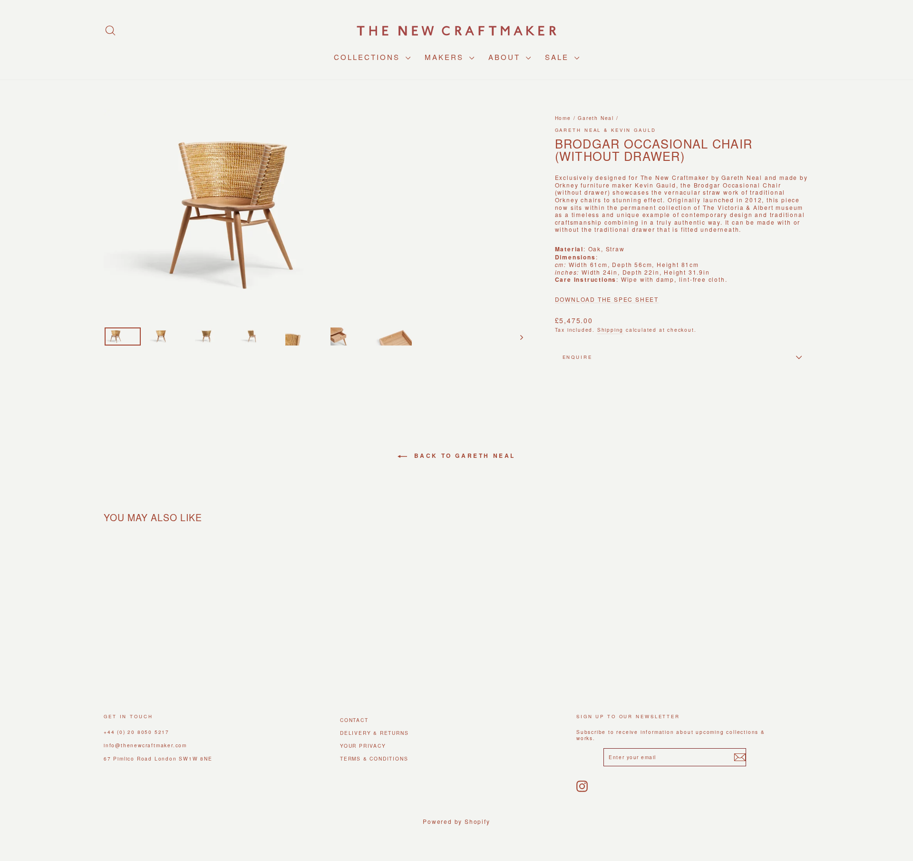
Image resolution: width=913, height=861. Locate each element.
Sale (558, 57)
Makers (446, 57)
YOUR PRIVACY (363, 745)
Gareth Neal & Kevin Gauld (605, 130)
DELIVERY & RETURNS (374, 732)
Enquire (577, 357)
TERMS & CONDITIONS (374, 758)
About (506, 57)
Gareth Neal (596, 117)
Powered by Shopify (456, 821)
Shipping (610, 329)
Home (563, 117)
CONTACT (354, 719)
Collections (368, 57)
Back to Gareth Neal (463, 455)
